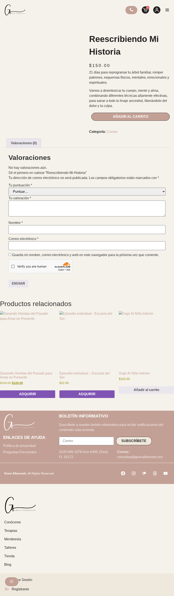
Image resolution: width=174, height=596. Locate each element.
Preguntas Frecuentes (19, 452)
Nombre (15, 223)
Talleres (10, 547)
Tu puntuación (20, 185)
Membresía (12, 539)
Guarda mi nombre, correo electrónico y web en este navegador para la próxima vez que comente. (85, 255)
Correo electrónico (23, 239)
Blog (7, 564)
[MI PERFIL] (156, 10)
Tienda (9, 556)
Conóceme (12, 522)
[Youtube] (165, 473)
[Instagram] (133, 473)
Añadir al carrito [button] (146, 390)
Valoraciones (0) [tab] (24, 143)
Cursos (112, 131)
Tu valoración (19, 198)
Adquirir (27, 394)
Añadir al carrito (130, 116)
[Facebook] (123, 473)
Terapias (10, 530)
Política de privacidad (19, 446)
